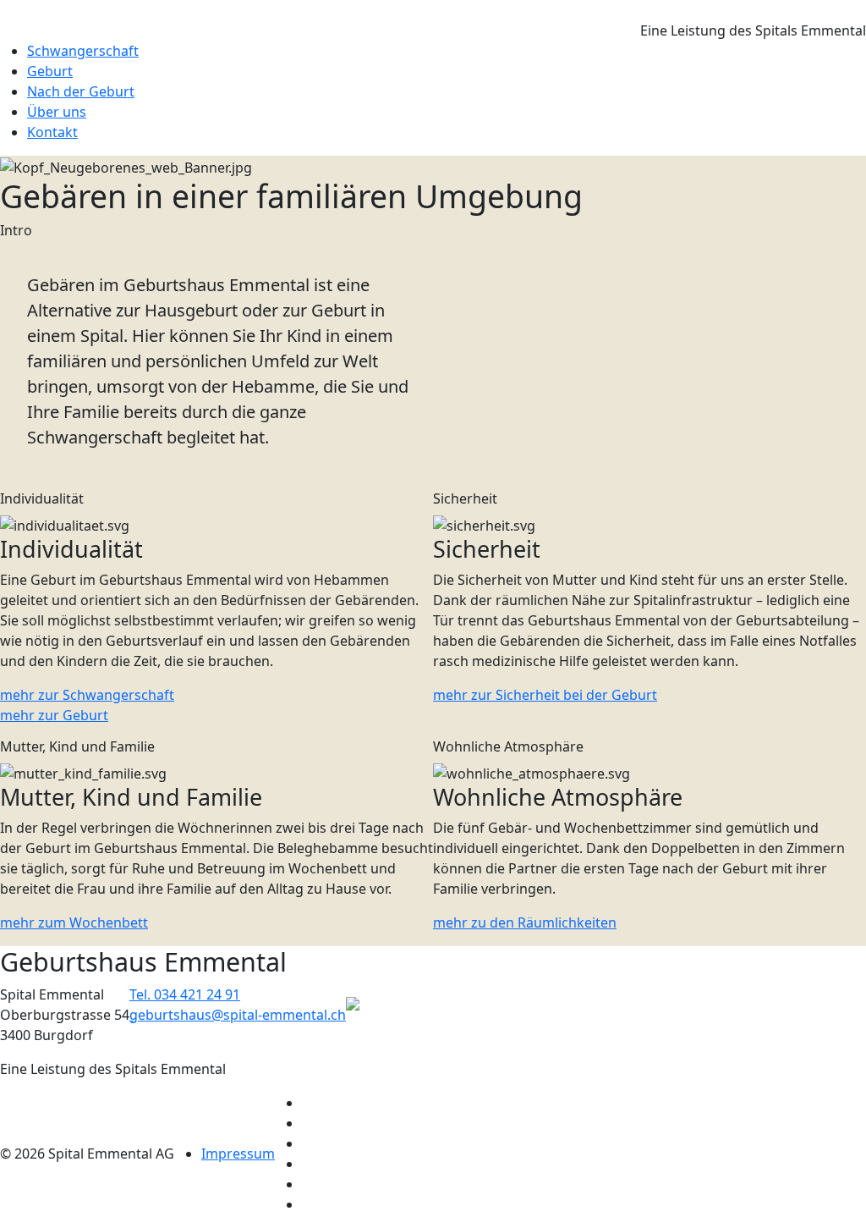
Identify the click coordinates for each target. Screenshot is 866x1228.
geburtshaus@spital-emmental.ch (237, 1014)
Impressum (238, 1153)
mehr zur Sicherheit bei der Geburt (545, 695)
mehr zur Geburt (54, 715)
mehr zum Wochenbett (74, 922)
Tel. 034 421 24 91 (184, 994)
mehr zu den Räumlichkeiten (525, 922)
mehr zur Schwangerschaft (87, 695)
